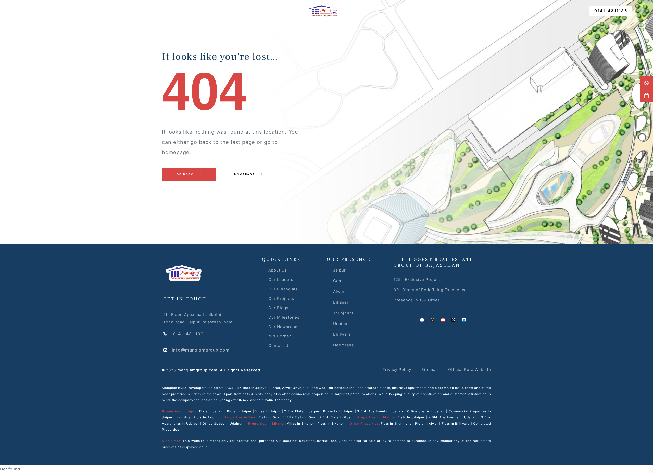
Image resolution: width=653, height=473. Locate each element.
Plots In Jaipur (239, 411)
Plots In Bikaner (331, 423)
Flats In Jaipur (211, 411)
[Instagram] (432, 320)
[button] (610, 11)
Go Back (185, 174)
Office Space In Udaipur (223, 423)
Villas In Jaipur (268, 411)
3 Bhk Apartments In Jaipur (379, 411)
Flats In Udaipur (411, 417)
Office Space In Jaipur (426, 411)
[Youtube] (443, 320)
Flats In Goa (269, 417)
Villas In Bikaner (300, 423)
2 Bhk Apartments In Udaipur (453, 417)
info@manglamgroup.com (201, 350)
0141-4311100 (188, 333)
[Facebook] (422, 320)
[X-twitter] (453, 320)
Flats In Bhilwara (456, 423)
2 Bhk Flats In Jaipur (301, 411)
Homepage (245, 174)
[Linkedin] (464, 320)
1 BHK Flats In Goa (299, 417)
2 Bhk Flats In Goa (335, 417)
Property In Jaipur (338, 411)
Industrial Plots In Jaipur (197, 417)
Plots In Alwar (426, 423)
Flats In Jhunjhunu (396, 423)
